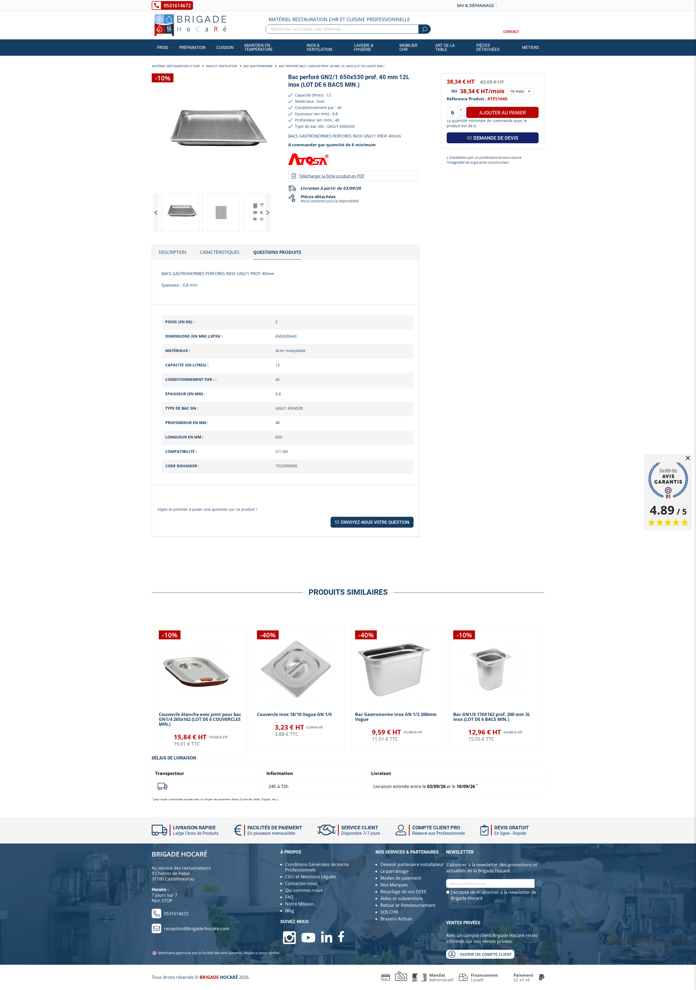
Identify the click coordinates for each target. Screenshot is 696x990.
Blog (289, 911)
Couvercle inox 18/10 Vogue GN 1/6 (294, 714)
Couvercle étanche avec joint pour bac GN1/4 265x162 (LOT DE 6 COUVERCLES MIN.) (200, 719)
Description (172, 252)
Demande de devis (495, 138)
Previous (156, 212)
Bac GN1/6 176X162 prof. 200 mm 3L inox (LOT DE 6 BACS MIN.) (491, 716)
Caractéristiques (220, 252)
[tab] (172, 252)
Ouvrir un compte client (486, 954)
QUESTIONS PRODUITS (277, 252)
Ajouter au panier (502, 113)
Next (268, 212)
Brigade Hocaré (179, 853)
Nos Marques (394, 885)
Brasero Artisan (396, 919)
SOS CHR (389, 912)
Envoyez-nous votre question (374, 522)
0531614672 (177, 5)
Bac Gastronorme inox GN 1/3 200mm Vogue (396, 716)
